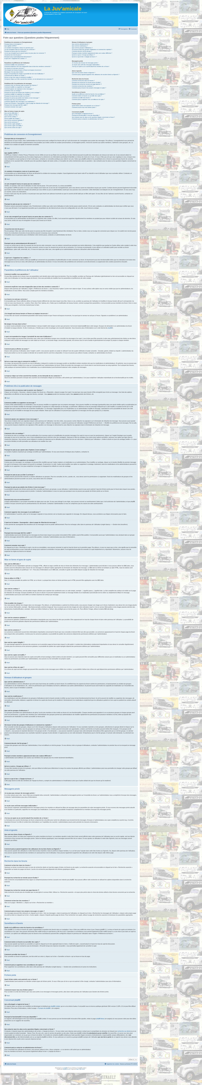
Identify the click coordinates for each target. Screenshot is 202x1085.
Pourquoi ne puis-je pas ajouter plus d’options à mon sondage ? (22, 92)
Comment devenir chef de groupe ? (82, 51)
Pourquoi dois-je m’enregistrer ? (13, 44)
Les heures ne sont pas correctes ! (14, 68)
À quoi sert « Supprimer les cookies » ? (15, 58)
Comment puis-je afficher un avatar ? (14, 75)
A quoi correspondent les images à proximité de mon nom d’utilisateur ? (24, 73)
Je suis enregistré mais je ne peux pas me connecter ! (19, 49)
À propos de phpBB (44, 1008)
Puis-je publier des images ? (12, 118)
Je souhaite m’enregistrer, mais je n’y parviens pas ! (19, 47)
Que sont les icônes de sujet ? (13, 127)
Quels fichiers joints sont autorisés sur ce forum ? (86, 105)
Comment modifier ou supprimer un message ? (17, 87)
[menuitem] (6, 29)
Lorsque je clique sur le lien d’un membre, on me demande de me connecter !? (28, 79)
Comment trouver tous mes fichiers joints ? (84, 107)
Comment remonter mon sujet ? (13, 107)
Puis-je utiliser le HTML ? (11, 115)
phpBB (110, 328)
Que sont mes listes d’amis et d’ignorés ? (83, 72)
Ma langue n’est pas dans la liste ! (13, 72)
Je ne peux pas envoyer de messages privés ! (85, 63)
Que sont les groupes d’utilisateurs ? (82, 47)
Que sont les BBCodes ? (11, 113)
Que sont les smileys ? (10, 116)
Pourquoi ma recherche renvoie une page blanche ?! (87, 84)
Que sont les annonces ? (11, 122)
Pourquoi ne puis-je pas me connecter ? (15, 51)
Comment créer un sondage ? (12, 90)
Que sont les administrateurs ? (80, 44)
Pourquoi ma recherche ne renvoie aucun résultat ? (86, 82)
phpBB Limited (55, 1006)
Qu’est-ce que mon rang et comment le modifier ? (18, 77)
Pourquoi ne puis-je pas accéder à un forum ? (17, 96)
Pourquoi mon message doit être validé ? (15, 105)
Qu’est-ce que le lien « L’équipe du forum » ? (84, 56)
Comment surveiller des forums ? (81, 97)
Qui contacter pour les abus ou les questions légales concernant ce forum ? (93, 117)
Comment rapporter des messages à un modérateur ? (19, 101)
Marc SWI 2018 (80, 1069)
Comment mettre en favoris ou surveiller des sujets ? (87, 95)
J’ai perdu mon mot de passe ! (13, 55)
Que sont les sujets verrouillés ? (13, 125)
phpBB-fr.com (66, 1069)
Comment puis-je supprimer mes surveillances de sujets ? (88, 99)
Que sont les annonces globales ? (14, 120)
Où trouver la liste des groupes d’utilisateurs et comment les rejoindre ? (92, 49)
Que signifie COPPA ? (10, 46)
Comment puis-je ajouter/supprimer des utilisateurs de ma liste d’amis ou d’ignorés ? (95, 74)
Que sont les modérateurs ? (80, 46)
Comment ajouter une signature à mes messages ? (18, 89)
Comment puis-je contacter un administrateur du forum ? (88, 119)
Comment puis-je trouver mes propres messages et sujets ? (89, 88)
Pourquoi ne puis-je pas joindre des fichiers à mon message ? (21, 98)
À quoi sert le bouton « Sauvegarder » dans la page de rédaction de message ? (26, 103)
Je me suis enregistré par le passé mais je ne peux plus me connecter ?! (25, 53)
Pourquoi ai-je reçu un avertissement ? (15, 99)
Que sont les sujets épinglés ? (13, 124)
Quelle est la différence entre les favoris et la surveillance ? (88, 94)
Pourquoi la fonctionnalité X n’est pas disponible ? (86, 115)
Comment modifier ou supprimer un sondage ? (17, 94)
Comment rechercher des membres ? (82, 86)
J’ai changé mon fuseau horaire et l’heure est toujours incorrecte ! (22, 70)
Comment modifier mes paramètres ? (14, 64)
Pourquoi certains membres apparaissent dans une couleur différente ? (92, 53)
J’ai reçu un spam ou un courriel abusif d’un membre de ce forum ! (90, 66)
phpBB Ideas (100, 1018)
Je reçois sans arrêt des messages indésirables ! (86, 64)
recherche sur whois (123, 1031)
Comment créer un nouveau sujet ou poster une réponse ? (21, 85)
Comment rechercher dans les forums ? (83, 80)
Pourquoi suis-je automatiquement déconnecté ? (18, 56)
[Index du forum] (24, 15)
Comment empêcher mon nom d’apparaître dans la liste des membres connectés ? (27, 66)
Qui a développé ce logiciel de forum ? (82, 113)
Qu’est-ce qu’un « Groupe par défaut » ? (83, 55)
